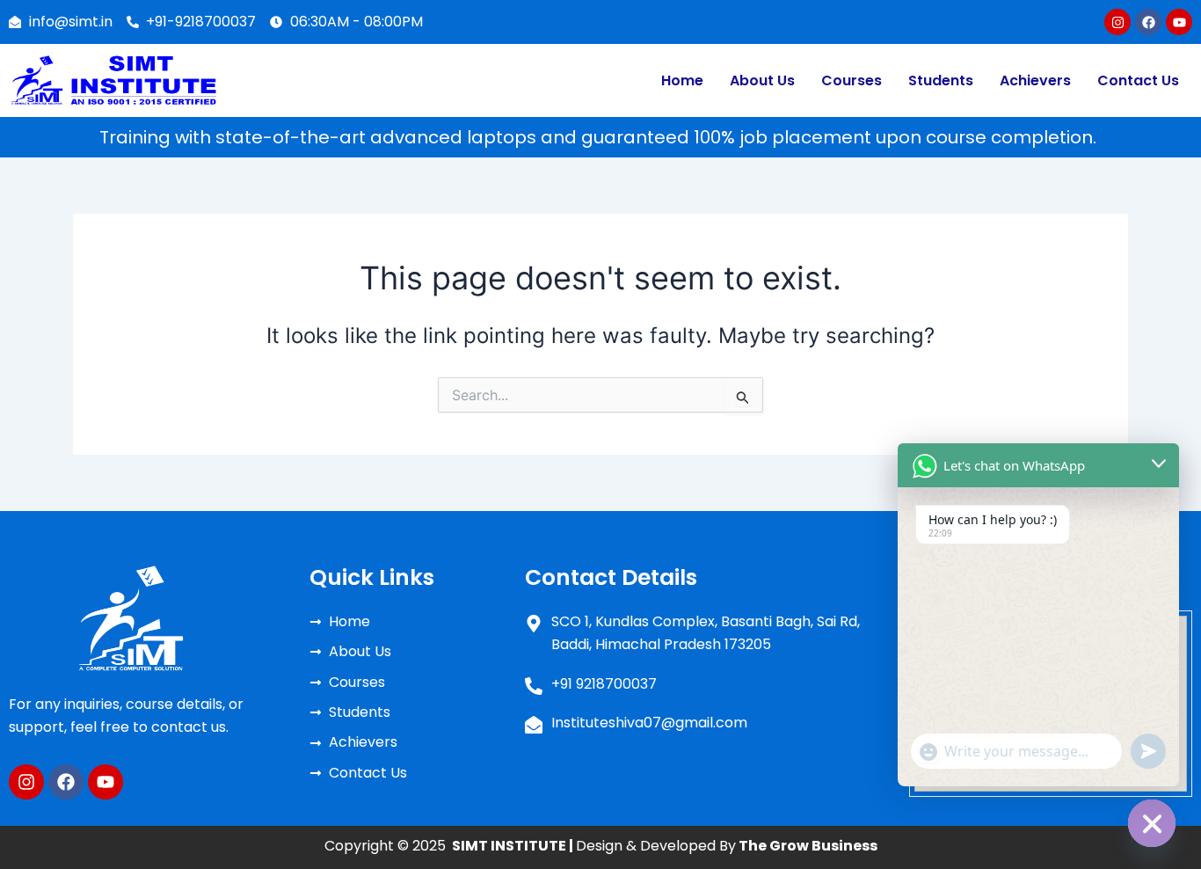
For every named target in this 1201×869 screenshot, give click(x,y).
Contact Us (1138, 80)
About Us (762, 80)
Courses (851, 80)
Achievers (1035, 80)
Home (682, 80)
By (796, 846)
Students (940, 80)
